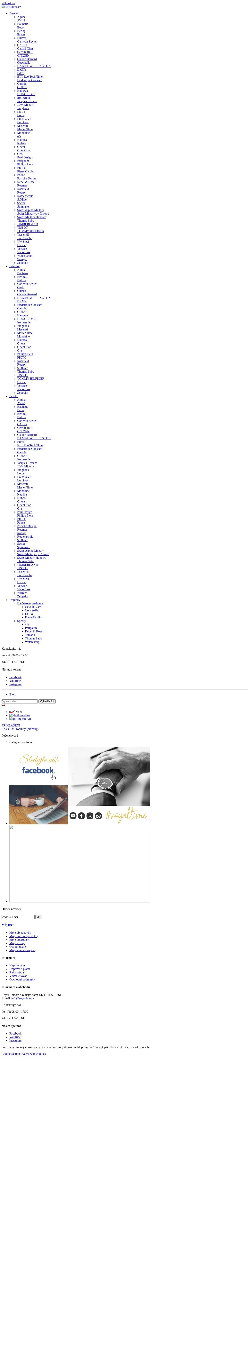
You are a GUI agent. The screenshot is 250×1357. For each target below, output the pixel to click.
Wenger (22, 259)
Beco (20, 27)
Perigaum (23, 161)
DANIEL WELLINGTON (34, 66)
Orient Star (24, 150)
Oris (19, 153)
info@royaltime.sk (22, 998)
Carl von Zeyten (27, 41)
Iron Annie (23, 97)
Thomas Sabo (25, 220)
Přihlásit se (8, 3)
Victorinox (23, 252)
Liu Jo (21, 111)
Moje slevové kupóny (22, 950)
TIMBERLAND (27, 224)
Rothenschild (25, 196)
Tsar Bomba (24, 238)
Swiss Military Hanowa (31, 217)
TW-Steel (23, 241)
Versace (22, 248)
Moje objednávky (20, 932)
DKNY (22, 69)
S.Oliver (22, 199)
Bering (21, 31)
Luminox (23, 122)
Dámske (14, 266)
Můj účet (7, 924)
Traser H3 (23, 234)
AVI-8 (21, 20)
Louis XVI (24, 118)
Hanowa (22, 90)
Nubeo (21, 143)
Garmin (22, 83)
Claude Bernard (27, 59)
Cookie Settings (11, 1053)
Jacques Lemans (27, 101)
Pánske (13, 396)
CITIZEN (23, 55)
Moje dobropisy (19, 939)
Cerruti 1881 (25, 52)
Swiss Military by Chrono (33, 213)
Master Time (25, 129)
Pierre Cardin (25, 171)
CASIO (22, 45)
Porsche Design (27, 178)
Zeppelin (22, 262)
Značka (14, 13)
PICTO (21, 168)
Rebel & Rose (26, 182)
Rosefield (23, 189)
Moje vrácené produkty (23, 936)
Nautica (22, 139)
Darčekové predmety (30, 603)
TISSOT (22, 227)
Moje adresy (17, 943)
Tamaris (30, 635)
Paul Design (24, 157)
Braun (21, 34)
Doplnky (14, 599)
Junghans (23, 108)
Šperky (21, 621)
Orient (21, 146)
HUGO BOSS (26, 94)
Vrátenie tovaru (18, 976)
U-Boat (21, 245)
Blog (12, 694)
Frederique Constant (29, 80)
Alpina (21, 17)
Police (21, 175)
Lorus (20, 115)
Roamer (22, 185)
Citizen (21, 290)
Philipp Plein (25, 164)
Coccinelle (23, 62)
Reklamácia (16, 972)
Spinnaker (23, 206)
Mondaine (23, 132)
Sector (21, 203)
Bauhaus (22, 24)
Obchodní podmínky (22, 979)
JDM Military (25, 104)
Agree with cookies (34, 1053)
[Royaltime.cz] (11, 6)
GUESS (22, 87)
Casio (20, 287)
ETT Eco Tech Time (30, 76)
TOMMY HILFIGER (30, 231)
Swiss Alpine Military (30, 210)
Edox (20, 73)
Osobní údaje (17, 946)
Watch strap (24, 255)
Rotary (21, 192)
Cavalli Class (25, 48)
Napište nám (17, 965)
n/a (19, 136)
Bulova (21, 38)
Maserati (22, 125)
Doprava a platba (19, 969)
